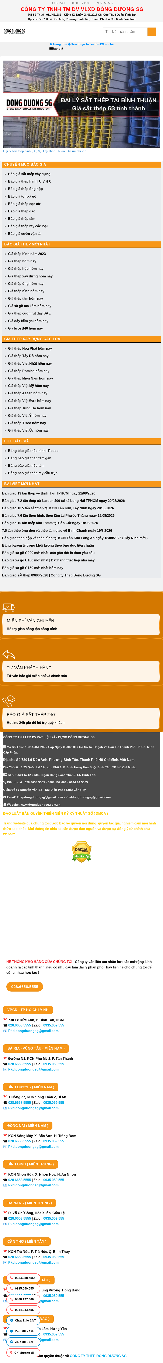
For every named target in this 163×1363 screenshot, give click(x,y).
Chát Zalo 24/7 (25, 1320)
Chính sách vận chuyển (22, 903)
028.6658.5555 (24, 1278)
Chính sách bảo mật (19, 911)
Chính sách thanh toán (21, 896)
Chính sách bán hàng (20, 888)
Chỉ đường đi (24, 1352)
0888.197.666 (24, 1299)
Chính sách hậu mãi (19, 918)
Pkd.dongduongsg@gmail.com (33, 1031)
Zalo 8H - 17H (24, 1331)
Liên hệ (108, 44)
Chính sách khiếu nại (20, 926)
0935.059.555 (24, 1288)
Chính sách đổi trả (18, 933)
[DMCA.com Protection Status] (81, 851)
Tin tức (94, 44)
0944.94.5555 (24, 1310)
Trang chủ (60, 44)
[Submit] (152, 32)
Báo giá (57, 48)
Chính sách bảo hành (20, 941)
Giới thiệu (78, 44)
